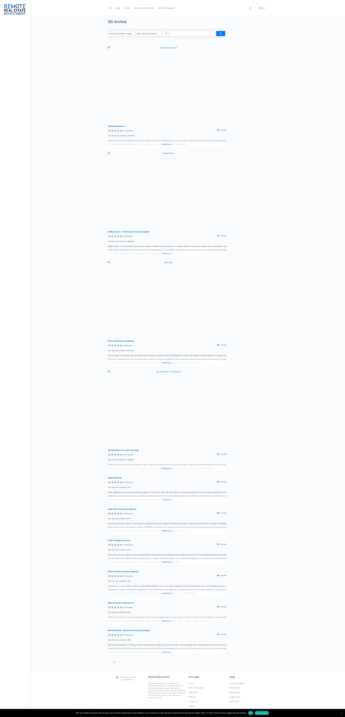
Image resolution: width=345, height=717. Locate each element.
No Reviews (128, 131)
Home (117, 8)
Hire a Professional (166, 8)
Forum (127, 8)
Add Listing (193, 692)
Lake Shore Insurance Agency (122, 509)
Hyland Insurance (116, 126)
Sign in (262, 8)
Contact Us (193, 701)
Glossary (192, 697)
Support (192, 706)
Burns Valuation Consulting (121, 341)
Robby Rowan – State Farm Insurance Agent (129, 232)
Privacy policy (262, 713)
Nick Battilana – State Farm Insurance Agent (129, 630)
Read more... (167, 144)
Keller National (115, 478)
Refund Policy (234, 692)
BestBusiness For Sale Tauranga (123, 450)
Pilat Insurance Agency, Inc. (121, 603)
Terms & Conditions (237, 683)
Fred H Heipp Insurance (119, 540)
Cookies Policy (235, 697)
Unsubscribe (234, 701)
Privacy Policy (234, 688)
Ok (250, 713)
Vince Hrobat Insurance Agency (123, 571)
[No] (341, 713)
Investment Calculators (144, 8)
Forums (192, 683)
